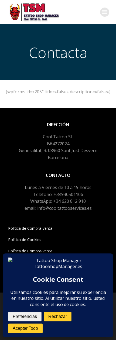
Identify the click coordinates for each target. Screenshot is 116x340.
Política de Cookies (24, 239)
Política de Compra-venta (30, 228)
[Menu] (104, 12)
